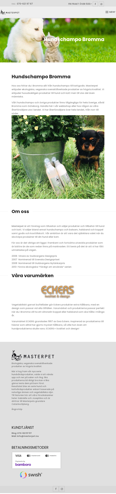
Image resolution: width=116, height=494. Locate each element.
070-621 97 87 (24, 433)
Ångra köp (17, 409)
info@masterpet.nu (28, 436)
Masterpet (18, 226)
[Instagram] (101, 4)
